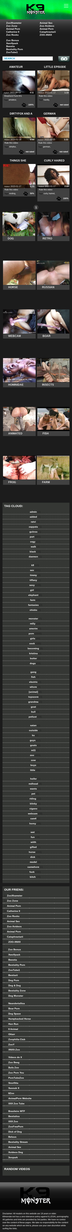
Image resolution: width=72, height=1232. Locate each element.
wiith (35, 842)
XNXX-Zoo (12, 1049)
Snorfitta (11, 1083)
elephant (35, 595)
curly (46, 193)
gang (35, 672)
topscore (35, 696)
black (35, 551)
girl (35, 590)
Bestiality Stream (16, 1142)
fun (35, 837)
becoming (35, 648)
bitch (35, 877)
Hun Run (11, 1024)
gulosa (35, 531)
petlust (35, 716)
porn (35, 633)
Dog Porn (11, 980)
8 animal (44, 13)
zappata (35, 526)
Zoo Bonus (12, 40)
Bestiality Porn (14, 49)
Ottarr (9, 1034)
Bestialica (12, 1116)
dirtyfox (12, 147)
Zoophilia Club (14, 1039)
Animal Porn (13, 29)
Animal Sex (46, 23)
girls (35, 638)
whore (35, 687)
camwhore (35, 867)
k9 (35, 565)
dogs (35, 663)
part (35, 536)
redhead (35, 783)
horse (35, 852)
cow (35, 760)
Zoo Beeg (11, 1062)
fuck (35, 872)
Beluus (10, 1137)
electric (35, 682)
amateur (12, 100)
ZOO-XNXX (46, 34)
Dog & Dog (12, 985)
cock (35, 643)
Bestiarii (11, 975)
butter (35, 658)
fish (35, 677)
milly (35, 623)
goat (35, 706)
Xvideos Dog (13, 1152)
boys (35, 765)
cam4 (35, 818)
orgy (35, 541)
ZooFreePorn (13, 1126)
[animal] (35, 692)
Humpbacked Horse (17, 1018)
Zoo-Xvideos (47, 26)
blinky (35, 803)
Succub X (11, 1088)
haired (52, 193)
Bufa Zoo (11, 1067)
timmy (35, 575)
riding (35, 798)
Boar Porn (12, 1008)
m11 (35, 750)
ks (35, 735)
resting (12, 193)
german (46, 147)
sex (35, 570)
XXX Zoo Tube (14, 1103)
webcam (35, 813)
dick (35, 857)
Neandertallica (14, 1003)
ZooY (9, 1044)
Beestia (10, 46)
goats (35, 745)
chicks (35, 610)
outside (35, 730)
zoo (35, 755)
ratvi (35, 521)
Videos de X (13, 1057)
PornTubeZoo (14, 1077)
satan (35, 725)
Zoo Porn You (14, 1072)
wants (35, 788)
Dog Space (12, 1013)
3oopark (11, 1157)
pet (35, 793)
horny (35, 823)
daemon (35, 556)
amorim (35, 628)
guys (35, 740)
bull (35, 711)
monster (35, 618)
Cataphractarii (48, 32)
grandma (35, 701)
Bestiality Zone (15, 990)
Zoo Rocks (12, 34)
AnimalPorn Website (17, 1098)
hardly (46, 100)
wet (35, 832)
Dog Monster (13, 995)
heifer (35, 778)
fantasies (35, 605)
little (35, 770)
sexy (35, 585)
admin (35, 511)
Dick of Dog (13, 1131)
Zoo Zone (11, 26)
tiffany (35, 580)
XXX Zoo (11, 1121)
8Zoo (9, 1093)
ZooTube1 (12, 52)
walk (35, 546)
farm (35, 600)
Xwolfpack (12, 43)
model (35, 862)
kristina (35, 653)
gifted (35, 847)
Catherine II (12, 32)
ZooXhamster (13, 23)
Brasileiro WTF (14, 1111)
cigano (35, 808)
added (35, 516)
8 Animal (11, 1029)
